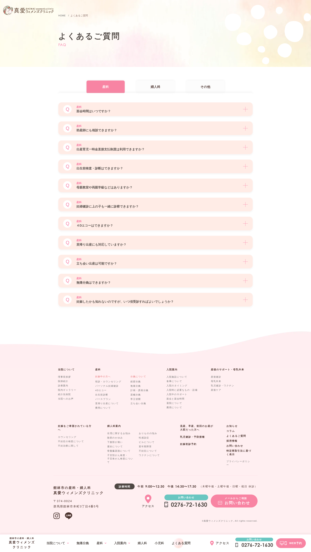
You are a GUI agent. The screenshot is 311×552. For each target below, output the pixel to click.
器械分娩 (135, 394)
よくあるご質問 (236, 436)
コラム (230, 431)
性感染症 (144, 437)
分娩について (138, 376)
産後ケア (216, 390)
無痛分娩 (135, 386)
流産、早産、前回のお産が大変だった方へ (196, 428)
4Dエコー (101, 390)
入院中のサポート (177, 394)
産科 (98, 369)
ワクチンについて (149, 455)
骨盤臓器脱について (119, 451)
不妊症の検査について (71, 441)
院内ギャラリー (67, 390)
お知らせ (232, 426)
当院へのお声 (66, 398)
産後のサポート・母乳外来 (227, 369)
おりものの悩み (148, 433)
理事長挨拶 (64, 377)
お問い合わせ (234, 445)
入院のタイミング (177, 385)
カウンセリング (67, 437)
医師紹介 (63, 381)
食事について (174, 381)
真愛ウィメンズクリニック (78, 493)
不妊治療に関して (68, 446)
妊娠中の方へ (103, 376)
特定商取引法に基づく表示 (238, 452)
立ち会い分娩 (138, 403)
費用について (103, 408)
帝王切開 (135, 399)
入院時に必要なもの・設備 (182, 390)
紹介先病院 (64, 394)
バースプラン (103, 399)
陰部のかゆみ (115, 437)
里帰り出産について (107, 403)
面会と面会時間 (175, 398)
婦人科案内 (114, 426)
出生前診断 (101, 394)
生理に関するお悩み (119, 433)
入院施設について (177, 377)
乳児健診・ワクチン (222, 385)
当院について (66, 369)
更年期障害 (145, 446)
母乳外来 (216, 381)
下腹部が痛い (115, 442)
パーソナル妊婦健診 (107, 386)
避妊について (115, 446)
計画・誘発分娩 (139, 390)
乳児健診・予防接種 (192, 437)
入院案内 (172, 369)
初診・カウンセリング (108, 381)
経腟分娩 (135, 381)
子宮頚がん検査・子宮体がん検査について (120, 458)
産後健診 (216, 377)
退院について (174, 403)
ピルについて (147, 442)
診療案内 (63, 385)
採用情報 (231, 440)
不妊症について (148, 451)
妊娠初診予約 (188, 444)
